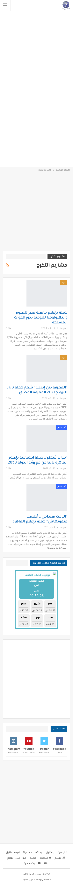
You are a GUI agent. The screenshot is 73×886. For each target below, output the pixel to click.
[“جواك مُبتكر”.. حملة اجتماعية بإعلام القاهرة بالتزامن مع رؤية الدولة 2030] (46, 438)
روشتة (38, 852)
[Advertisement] (36, 50)
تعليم (64, 282)
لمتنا (46, 863)
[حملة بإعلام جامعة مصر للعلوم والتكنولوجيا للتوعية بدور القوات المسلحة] (46, 293)
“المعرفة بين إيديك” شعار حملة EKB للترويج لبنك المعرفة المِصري (36, 390)
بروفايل (50, 852)
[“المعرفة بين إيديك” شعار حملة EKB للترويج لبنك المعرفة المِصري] (46, 368)
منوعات (44, 858)
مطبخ (33, 858)
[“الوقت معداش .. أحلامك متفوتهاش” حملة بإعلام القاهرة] (46, 497)
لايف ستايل (13, 852)
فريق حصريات (27, 879)
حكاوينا (27, 852)
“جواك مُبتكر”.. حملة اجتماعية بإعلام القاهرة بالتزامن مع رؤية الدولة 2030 (37, 460)
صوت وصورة (30, 863)
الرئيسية (62, 852)
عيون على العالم (16, 858)
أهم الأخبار (61, 427)
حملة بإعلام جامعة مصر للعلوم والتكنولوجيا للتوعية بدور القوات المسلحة (40, 318)
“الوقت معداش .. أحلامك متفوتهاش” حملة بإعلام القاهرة (40, 519)
